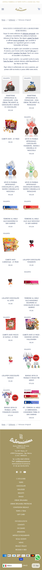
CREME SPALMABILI (21, 500)
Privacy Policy (21, 546)
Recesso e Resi (21, 550)
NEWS (21, 542)
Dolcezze (21, 489)
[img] (17, 472)
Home (3, 20)
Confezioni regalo (21, 507)
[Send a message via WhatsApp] (38, 557)
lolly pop (33, 51)
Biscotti (21, 493)
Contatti (21, 525)
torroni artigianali (18, 40)
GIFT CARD (21, 514)
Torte (21, 482)
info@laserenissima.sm (23, 461)
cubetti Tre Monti (32, 38)
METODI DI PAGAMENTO (21, 535)
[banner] (21, 9)
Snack (21, 497)
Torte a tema (21, 511)
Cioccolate (21, 486)
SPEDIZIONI (21, 532)
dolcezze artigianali (29, 33)
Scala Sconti (21, 539)
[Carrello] (39, 9)
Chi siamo (21, 528)
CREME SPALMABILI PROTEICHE (21, 504)
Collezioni (12, 20)
